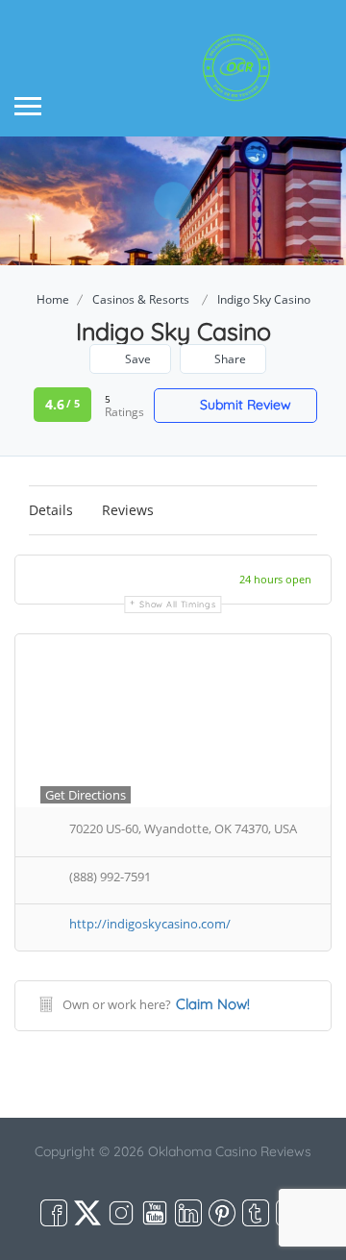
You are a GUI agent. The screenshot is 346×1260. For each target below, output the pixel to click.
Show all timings (177, 604)
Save (136, 359)
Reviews (128, 510)
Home (53, 299)
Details (51, 510)
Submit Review (243, 404)
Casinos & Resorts (140, 299)
